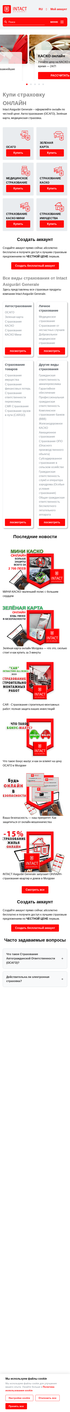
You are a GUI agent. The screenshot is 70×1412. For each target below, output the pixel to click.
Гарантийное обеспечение (47, 390)
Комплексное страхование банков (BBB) (52, 414)
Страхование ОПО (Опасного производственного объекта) (51, 447)
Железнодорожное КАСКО (51, 425)
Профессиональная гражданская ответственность (51, 401)
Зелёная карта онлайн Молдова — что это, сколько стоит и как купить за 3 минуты (35, 650)
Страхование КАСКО (13, 323)
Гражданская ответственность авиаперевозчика (50, 379)
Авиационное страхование (47, 434)
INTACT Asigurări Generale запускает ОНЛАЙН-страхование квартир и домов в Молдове (32, 876)
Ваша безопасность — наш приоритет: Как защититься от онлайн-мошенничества (29, 819)
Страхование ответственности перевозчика (15, 397)
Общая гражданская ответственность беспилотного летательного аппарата (52, 506)
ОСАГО (9, 312)
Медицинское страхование (47, 319)
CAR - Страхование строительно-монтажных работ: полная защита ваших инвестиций (31, 706)
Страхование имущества (13, 377)
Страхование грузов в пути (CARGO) (18, 412)
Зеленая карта (14, 317)
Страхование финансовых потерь (17, 386)
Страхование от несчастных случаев (52, 327)
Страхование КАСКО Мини (13, 332)
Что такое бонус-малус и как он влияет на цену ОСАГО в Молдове (32, 763)
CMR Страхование (17, 406)
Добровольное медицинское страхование (48, 338)
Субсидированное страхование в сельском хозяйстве (51, 463)
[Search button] (5, 22)
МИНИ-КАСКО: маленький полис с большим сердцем (30, 593)
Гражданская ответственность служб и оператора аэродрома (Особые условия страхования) (51, 482)
